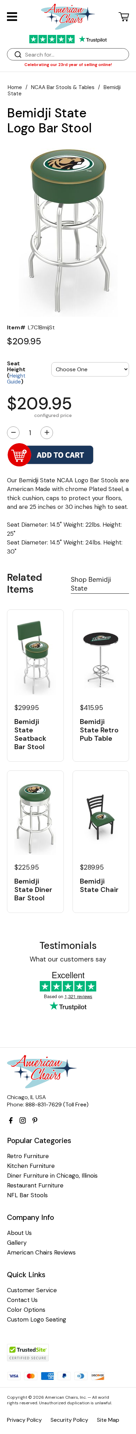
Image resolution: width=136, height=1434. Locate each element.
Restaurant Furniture (35, 1185)
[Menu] (12, 16)
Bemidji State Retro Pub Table (99, 729)
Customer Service (32, 1290)
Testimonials (68, 945)
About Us (19, 1233)
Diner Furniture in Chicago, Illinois (52, 1176)
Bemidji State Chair (99, 885)
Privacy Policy (24, 1420)
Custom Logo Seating (36, 1320)
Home (15, 87)
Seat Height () (16, 372)
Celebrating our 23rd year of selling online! (68, 64)
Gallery (17, 1243)
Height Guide (16, 379)
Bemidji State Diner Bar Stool (33, 889)
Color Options (26, 1310)
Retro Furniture (28, 1156)
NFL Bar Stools (27, 1195)
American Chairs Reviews (41, 1253)
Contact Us (22, 1300)
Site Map (108, 1420)
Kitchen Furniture (31, 1166)
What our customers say (68, 959)
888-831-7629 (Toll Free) (57, 1104)
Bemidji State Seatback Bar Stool (30, 734)
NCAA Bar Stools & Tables (63, 87)
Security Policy (69, 1420)
